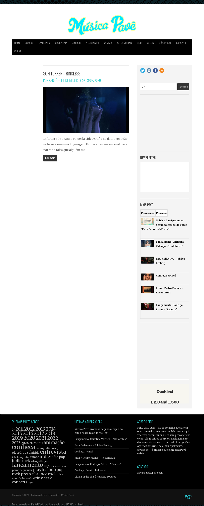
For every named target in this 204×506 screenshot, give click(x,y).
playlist (40, 469)
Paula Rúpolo (37, 504)
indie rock (21, 460)
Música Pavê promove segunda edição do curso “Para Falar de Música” (99, 431)
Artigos (76, 43)
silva (60, 474)
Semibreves (92, 43)
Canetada (44, 43)
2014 (51, 429)
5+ (13, 429)
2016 (28, 433)
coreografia (43, 448)
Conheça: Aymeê (84, 451)
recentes (147, 213)
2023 (16, 443)
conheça (23, 447)
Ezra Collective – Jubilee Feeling (93, 445)
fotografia (23, 457)
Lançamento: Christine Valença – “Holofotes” (101, 439)
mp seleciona (58, 466)
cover (54, 448)
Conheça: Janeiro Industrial (90, 470)
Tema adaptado (19, 504)
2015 (17, 433)
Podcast (30, 43)
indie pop (57, 457)
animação (54, 442)
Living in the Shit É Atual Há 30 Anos (95, 476)
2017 (39, 433)
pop (52, 469)
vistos (161, 213)
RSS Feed (71, 504)
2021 (41, 438)
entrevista (53, 451)
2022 (52, 438)
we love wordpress (55, 504)
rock (52, 474)
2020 (29, 438)
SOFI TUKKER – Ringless (61, 73)
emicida (34, 452)
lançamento (27, 465)
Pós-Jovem (165, 43)
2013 (40, 429)
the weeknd (28, 478)
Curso (18, 51)
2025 (33, 443)
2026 (40, 443)
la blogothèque (39, 461)
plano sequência (22, 470)
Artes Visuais (124, 43)
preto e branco (34, 474)
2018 (50, 434)
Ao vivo (108, 43)
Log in (81, 504)
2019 (17, 438)
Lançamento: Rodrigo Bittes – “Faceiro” (98, 464)
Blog (139, 43)
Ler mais (50, 158)
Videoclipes (61, 43)
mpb (47, 466)
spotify (16, 478)
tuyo (30, 482)
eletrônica (20, 452)
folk (14, 457)
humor (34, 457)
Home (17, 43)
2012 (29, 429)
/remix (150, 43)
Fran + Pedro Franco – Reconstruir (95, 457)
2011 (20, 429)
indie (44, 456)
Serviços (181, 43)
